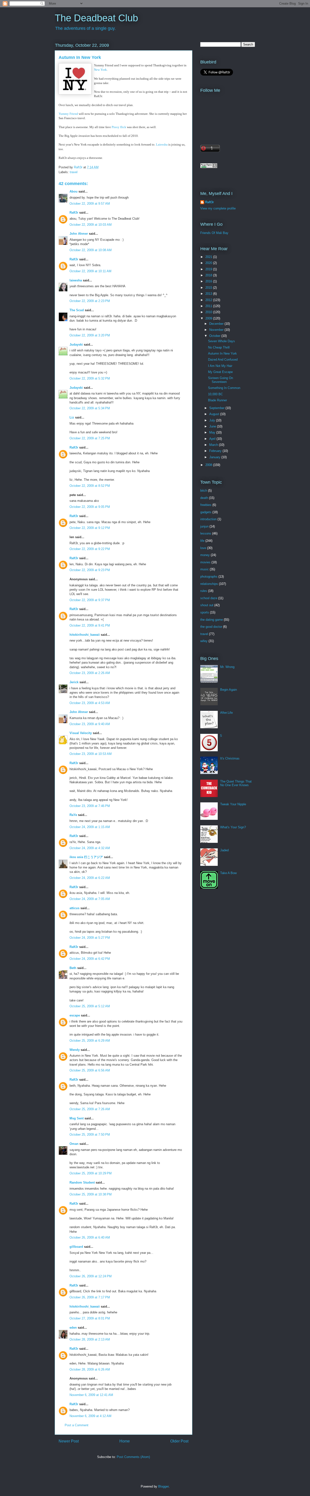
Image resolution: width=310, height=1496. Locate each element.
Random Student (82, 1182)
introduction (208, 519)
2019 (209, 269)
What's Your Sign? (233, 827)
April (213, 439)
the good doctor (211, 626)
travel (74, 172)
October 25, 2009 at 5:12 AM (90, 1006)
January (215, 457)
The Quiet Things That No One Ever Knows (236, 783)
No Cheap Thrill (219, 347)
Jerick (74, 682)
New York (100, 69)
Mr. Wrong (227, 667)
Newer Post (69, 1441)
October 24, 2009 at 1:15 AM (90, 827)
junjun (204, 526)
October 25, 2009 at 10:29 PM (91, 1173)
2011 (209, 306)
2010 (209, 312)
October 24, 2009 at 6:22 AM (90, 878)
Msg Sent (77, 1118)
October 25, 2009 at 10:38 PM (91, 1194)
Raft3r (74, 212)
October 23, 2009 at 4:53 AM (90, 703)
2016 (209, 281)
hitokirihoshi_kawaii (85, 634)
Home (124, 1441)
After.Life (226, 712)
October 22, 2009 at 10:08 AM (91, 250)
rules (203, 591)
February (216, 451)
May (212, 432)
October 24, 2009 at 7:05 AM (90, 899)
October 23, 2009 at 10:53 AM (91, 754)
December (217, 324)
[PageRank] (208, 167)
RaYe (73, 815)
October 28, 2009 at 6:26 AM (90, 1369)
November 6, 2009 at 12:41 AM (91, 1395)
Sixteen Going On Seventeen (220, 380)
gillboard (76, 1246)
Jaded (224, 850)
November (217, 330)
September (217, 408)
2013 (209, 293)
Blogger (163, 1486)
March (214, 445)
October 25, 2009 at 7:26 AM (90, 1109)
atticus (74, 908)
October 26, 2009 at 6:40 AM (90, 1237)
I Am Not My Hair (220, 366)
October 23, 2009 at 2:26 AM (90, 673)
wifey (204, 641)
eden (73, 1327)
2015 (209, 287)
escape (75, 1015)
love (203, 548)
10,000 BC (215, 394)
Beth (73, 968)
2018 (209, 275)
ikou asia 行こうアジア (86, 857)
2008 (209, 465)
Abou (74, 191)
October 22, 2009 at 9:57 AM (90, 203)
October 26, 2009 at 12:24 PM (91, 1276)
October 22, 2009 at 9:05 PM (90, 507)
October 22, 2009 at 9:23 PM (90, 570)
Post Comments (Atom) (133, 1457)
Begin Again (228, 689)
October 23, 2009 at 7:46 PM (90, 806)
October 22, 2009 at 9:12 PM (90, 528)
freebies (205, 505)
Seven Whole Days (221, 341)
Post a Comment (76, 1425)
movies (205, 562)
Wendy (75, 1050)
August (214, 414)
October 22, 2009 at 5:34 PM (90, 408)
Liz (72, 417)
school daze (208, 598)
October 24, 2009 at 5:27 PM (90, 937)
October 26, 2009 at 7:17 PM (90, 1297)
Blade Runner (217, 400)
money (205, 555)
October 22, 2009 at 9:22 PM (90, 549)
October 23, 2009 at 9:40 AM (90, 724)
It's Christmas (230, 758)
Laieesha (162, 144)
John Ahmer (79, 233)
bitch (203, 490)
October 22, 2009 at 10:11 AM (90, 271)
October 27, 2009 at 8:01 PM (90, 1318)
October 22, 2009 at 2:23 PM (90, 301)
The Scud (77, 310)
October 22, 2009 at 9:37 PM (90, 600)
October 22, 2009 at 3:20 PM (90, 335)
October (215, 336)
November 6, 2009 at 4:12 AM (90, 1416)
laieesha (76, 280)
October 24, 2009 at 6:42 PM (90, 959)
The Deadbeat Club (96, 18)
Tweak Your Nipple (233, 804)
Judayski (76, 344)
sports (204, 612)
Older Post (179, 1441)
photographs (208, 576)
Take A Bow (228, 873)
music (204, 569)
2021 (209, 257)
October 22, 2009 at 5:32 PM (90, 378)
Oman (74, 1144)
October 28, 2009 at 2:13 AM (90, 1339)
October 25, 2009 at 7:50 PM (90, 1134)
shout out (206, 605)
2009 (209, 318)
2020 (209, 263)
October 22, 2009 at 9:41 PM (90, 625)
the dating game (211, 619)
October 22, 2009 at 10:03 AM (91, 224)
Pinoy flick (119, 127)
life (202, 541)
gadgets (205, 512)
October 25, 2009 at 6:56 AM (90, 1070)
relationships (209, 584)
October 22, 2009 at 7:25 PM (90, 438)
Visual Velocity (81, 733)
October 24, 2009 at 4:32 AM (90, 848)
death (204, 498)
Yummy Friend (68, 114)
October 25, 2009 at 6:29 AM (90, 1040)
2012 (209, 300)
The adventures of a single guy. (85, 28)
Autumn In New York (222, 353)
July (212, 420)
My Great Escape (220, 372)
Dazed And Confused (223, 359)
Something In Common (224, 388)
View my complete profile (218, 208)
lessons (205, 533)
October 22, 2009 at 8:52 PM (90, 486)
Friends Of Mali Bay (214, 233)
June (213, 426)
